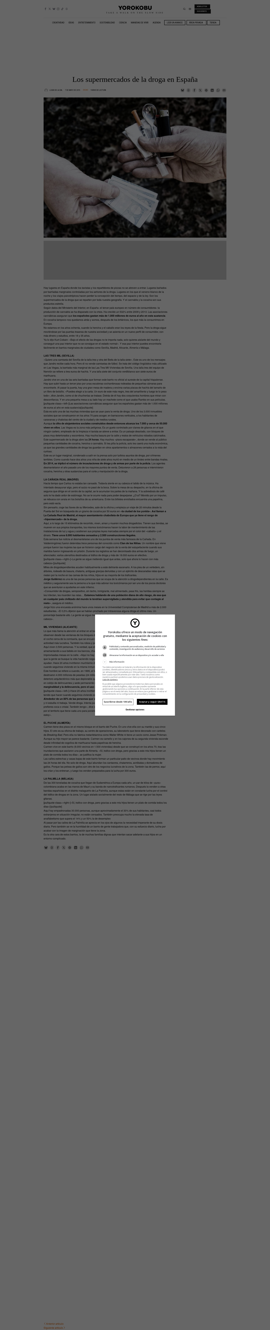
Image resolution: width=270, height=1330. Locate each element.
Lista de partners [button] (110, 679)
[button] (135, 662)
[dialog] (135, 665)
